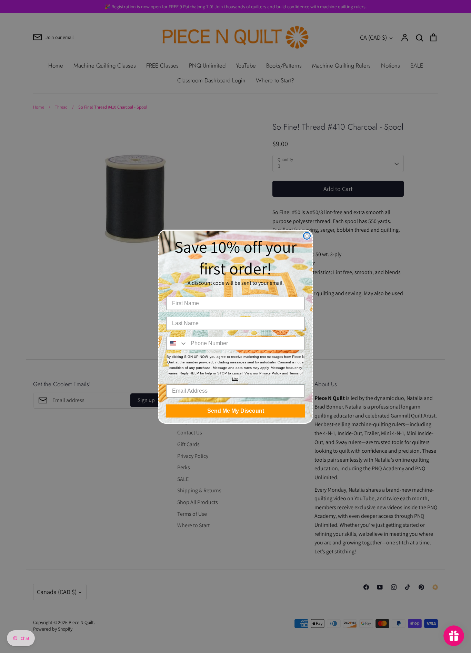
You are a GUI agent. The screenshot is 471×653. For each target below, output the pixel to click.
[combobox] (177, 343)
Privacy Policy (270, 373)
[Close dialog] (306, 235)
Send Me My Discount (235, 411)
